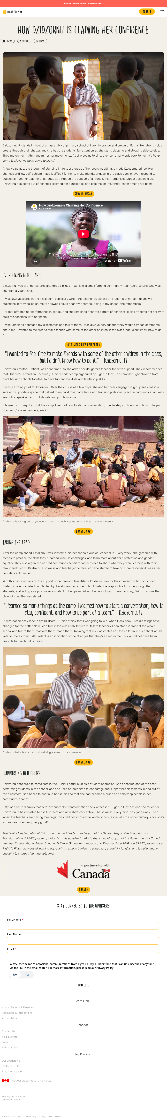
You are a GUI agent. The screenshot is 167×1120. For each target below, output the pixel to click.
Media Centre (10, 1036)
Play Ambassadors (13, 1071)
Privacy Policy (31, 1117)
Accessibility (9, 1018)
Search (135, 12)
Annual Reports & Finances (18, 1007)
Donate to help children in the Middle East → (83, 3)
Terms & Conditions (55, 1117)
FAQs (5, 1042)
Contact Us (8, 1031)
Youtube (31, 1090)
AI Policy (42, 1117)
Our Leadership (11, 1060)
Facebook (4, 1090)
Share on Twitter (24, 41)
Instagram (17, 1090)
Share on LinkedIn (40, 41)
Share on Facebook (8, 41)
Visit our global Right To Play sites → (33, 1080)
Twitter (10, 1090)
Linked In (24, 1090)
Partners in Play (11, 1066)
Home (12, 12)
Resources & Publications (17, 1012)
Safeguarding (10, 1047)
